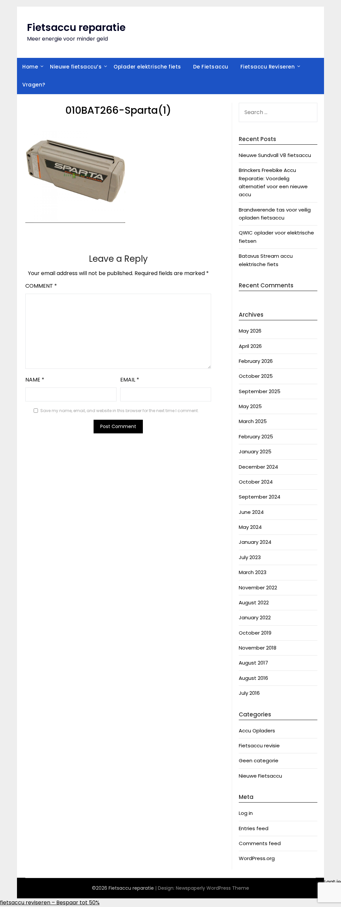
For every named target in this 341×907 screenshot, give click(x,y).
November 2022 (258, 587)
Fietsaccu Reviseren (267, 66)
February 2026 (256, 361)
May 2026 (250, 330)
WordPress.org (257, 858)
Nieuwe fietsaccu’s (76, 66)
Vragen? (33, 84)
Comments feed (260, 843)
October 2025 (256, 376)
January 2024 (255, 541)
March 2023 (252, 572)
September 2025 (259, 391)
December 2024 (258, 466)
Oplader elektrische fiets (147, 66)
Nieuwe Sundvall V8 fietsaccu (275, 155)
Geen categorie (258, 760)
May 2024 (250, 527)
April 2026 (250, 346)
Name (34, 379)
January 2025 (255, 451)
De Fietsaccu (210, 66)
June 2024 (251, 512)
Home (30, 66)
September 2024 (259, 496)
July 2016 (249, 692)
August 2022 (254, 602)
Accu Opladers (257, 730)
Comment (41, 286)
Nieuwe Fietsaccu (260, 775)
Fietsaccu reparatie (76, 27)
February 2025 (256, 436)
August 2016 (253, 678)
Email (129, 379)
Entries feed (253, 828)
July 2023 (250, 557)
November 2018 (257, 647)
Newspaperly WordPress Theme (212, 888)
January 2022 (255, 617)
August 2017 (253, 662)
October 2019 (255, 632)
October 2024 (256, 481)
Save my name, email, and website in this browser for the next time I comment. (119, 410)
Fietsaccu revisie (259, 745)
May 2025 (250, 406)
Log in (246, 813)
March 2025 (253, 421)
